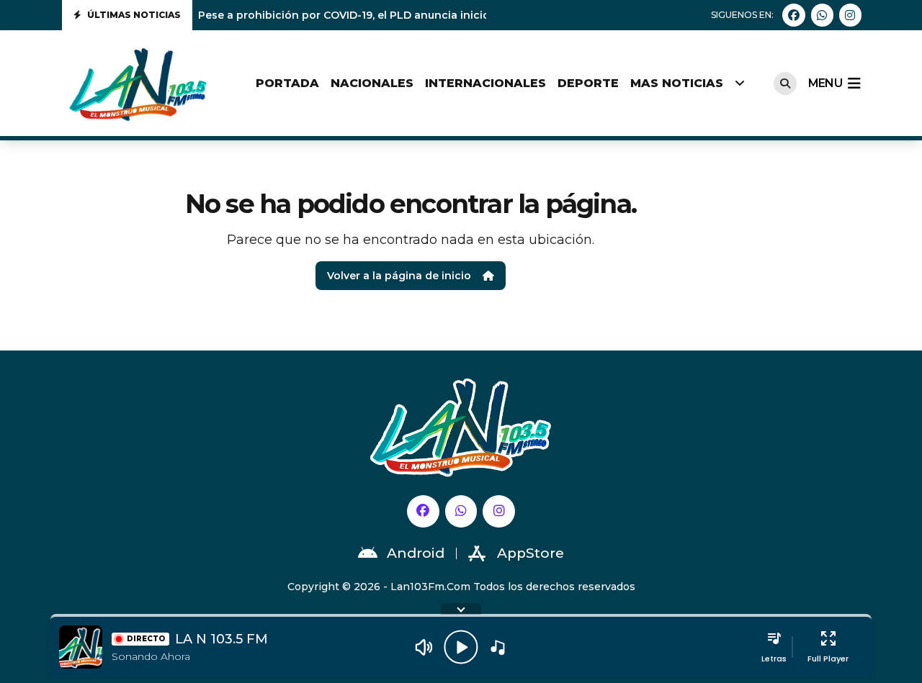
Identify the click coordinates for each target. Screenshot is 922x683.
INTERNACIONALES (485, 83)
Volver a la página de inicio (399, 275)
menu (825, 83)
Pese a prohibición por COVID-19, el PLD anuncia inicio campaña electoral (395, 15)
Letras (774, 658)
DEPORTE (588, 83)
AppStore (530, 553)
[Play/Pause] (461, 647)
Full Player (828, 658)
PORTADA (287, 83)
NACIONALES (372, 83)
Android (415, 553)
